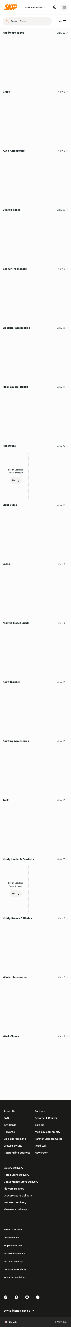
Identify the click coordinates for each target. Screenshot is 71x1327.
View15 (61, 504)
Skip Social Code (13, 1245)
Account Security (13, 1261)
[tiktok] (39, 1300)
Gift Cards (10, 1125)
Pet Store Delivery (15, 1202)
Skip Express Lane (15, 1139)
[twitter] (7, 1300)
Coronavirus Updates (15, 1269)
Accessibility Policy (14, 1253)
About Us (9, 1111)
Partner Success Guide (49, 1139)
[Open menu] (64, 7)
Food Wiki (41, 1145)
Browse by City (13, 1145)
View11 (61, 209)
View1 (61, 977)
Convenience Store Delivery (21, 1181)
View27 (61, 445)
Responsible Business (17, 1152)
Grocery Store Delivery (18, 1195)
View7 (61, 623)
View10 (61, 327)
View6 (61, 91)
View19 (61, 32)
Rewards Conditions (15, 1277)
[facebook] (17, 1300)
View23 (61, 859)
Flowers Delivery (14, 1188)
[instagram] (28, 1300)
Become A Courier (46, 1118)
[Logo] (11, 7)
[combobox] (29, 21)
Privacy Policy (11, 1237)
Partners (40, 1111)
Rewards (9, 1132)
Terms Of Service (13, 1229)
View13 (61, 800)
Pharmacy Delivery (15, 1209)
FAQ (6, 1118)
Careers (39, 1125)
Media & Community (47, 1132)
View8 (61, 150)
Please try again (15, 472)
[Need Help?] (55, 7)
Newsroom (41, 1152)
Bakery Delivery (13, 1168)
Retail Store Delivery (16, 1175)
